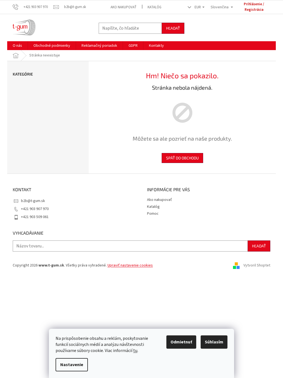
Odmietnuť (181, 342)
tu (135, 351)
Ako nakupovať (124, 7)
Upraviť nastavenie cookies (130, 265)
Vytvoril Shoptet (256, 265)
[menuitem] (17, 45)
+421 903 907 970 (35, 209)
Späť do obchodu (182, 158)
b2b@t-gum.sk (33, 201)
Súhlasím (214, 342)
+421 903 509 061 (35, 217)
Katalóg (154, 7)
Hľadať (173, 28)
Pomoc (153, 213)
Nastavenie (71, 365)
